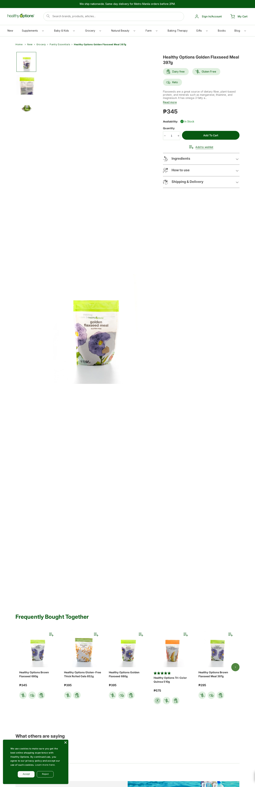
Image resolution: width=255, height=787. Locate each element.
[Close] (65, 742)
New (30, 44)
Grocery (41, 44)
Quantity (169, 128)
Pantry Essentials (60, 44)
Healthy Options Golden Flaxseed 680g (124, 674)
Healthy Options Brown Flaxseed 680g (34, 674)
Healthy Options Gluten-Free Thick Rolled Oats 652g (82, 674)
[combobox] (113, 16)
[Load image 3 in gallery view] (26, 107)
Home (19, 44)
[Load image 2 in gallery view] (26, 85)
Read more (170, 102)
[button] (33, 31)
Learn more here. (45, 764)
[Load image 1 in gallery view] (26, 62)
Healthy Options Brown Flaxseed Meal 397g (213, 674)
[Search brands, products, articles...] (48, 16)
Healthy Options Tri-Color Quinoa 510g (170, 679)
